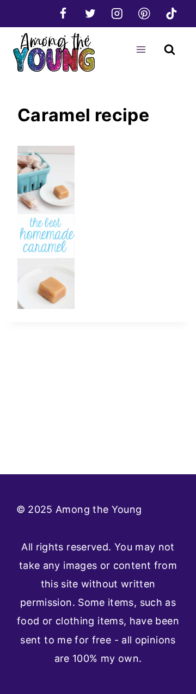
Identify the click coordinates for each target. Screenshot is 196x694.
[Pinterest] (144, 13)
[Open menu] (141, 49)
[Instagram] (117, 13)
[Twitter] (90, 13)
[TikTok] (171, 13)
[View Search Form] (169, 49)
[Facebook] (63, 13)
